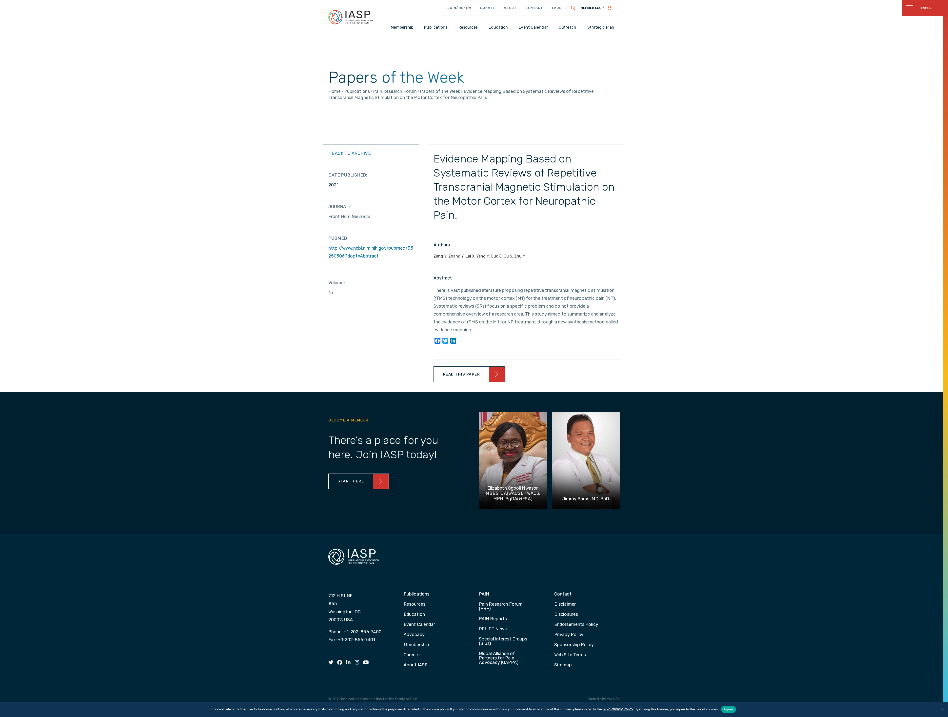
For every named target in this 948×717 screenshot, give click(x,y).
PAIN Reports (493, 619)
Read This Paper (461, 374)
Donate (487, 8)
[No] (941, 709)
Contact (534, 8)
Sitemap (563, 665)
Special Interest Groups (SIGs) (503, 641)
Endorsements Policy (576, 624)
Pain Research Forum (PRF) (501, 606)
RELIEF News (493, 629)
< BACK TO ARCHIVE (349, 153)
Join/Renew (459, 8)
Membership (416, 644)
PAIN (484, 594)
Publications (416, 594)
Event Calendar (419, 624)
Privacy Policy (568, 634)
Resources (414, 604)
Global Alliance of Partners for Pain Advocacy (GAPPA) (499, 658)
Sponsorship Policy (574, 644)
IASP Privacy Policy (618, 709)
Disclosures (566, 614)
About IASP (416, 665)
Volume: (336, 282)
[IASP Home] (350, 17)
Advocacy (414, 634)
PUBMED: (338, 238)
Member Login (592, 8)
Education (414, 614)
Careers (411, 655)
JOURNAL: (339, 206)
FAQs (557, 8)
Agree (728, 709)
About (510, 8)
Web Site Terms (570, 655)
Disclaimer (565, 604)
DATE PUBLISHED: (347, 175)
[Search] (573, 8)
